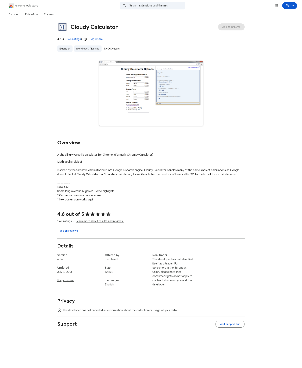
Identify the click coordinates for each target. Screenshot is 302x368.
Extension (64, 48)
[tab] (14, 14)
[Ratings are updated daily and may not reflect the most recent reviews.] (85, 39)
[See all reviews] (68, 231)
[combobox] (157, 5)
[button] (276, 5)
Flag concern (65, 280)
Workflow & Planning (87, 48)
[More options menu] (268, 5)
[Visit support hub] (230, 324)
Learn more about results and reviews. (100, 221)
